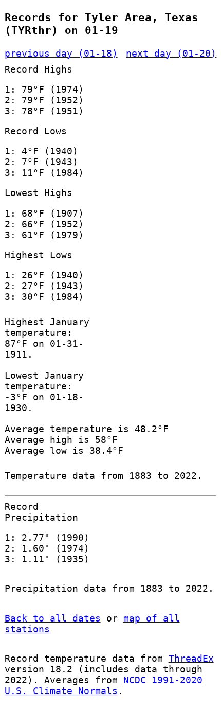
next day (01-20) (171, 53)
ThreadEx (191, 658)
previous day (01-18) (61, 53)
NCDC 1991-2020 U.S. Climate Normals (103, 685)
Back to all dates (53, 618)
